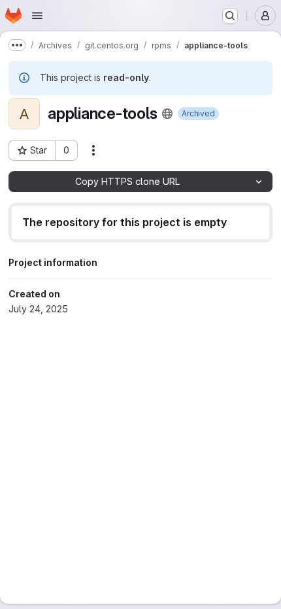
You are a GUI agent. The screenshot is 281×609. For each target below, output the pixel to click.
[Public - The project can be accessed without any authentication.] (167, 113)
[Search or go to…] (230, 16)
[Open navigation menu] (37, 15)
